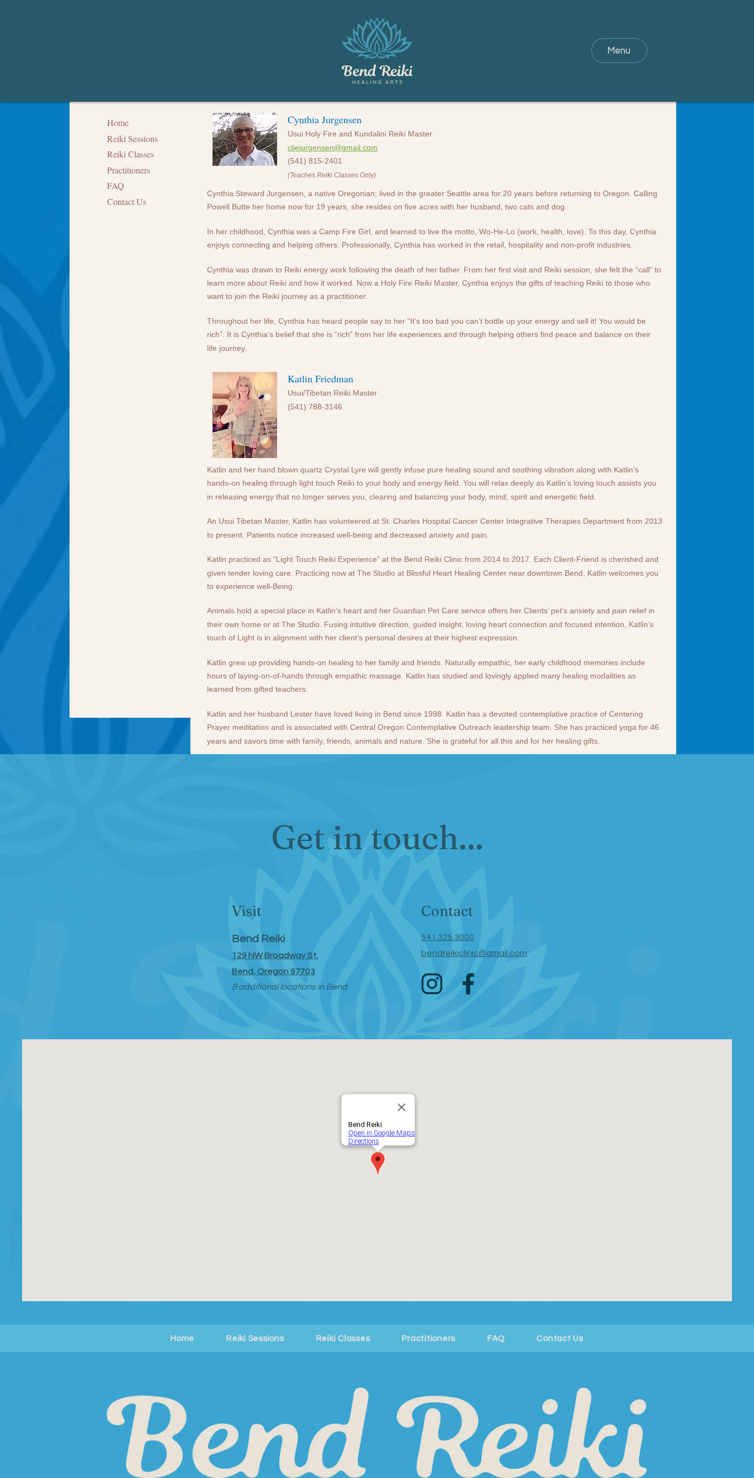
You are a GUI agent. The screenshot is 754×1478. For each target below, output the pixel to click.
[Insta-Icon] (432, 984)
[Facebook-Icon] (468, 984)
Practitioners (128, 170)
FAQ (115, 185)
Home (118, 122)
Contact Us (126, 201)
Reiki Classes (130, 154)
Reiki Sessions (132, 138)
